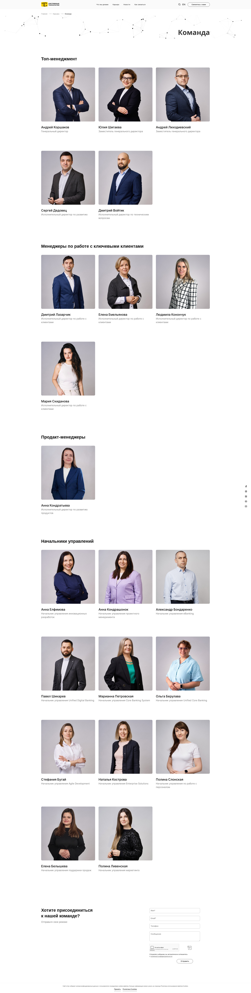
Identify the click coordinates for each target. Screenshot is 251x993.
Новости (126, 4)
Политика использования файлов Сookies (174, 986)
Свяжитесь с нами (199, 4)
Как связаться (140, 4)
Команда (68, 14)
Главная (44, 14)
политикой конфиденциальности (161, 956)
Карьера (116, 4)
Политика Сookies (130, 989)
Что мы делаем (102, 4)
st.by (67, 986)
